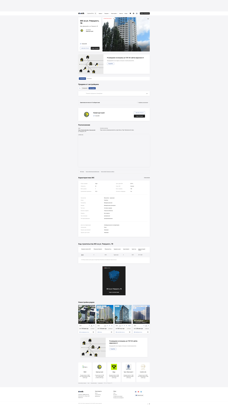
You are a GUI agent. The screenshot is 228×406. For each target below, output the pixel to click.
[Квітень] (123, 319)
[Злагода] (104, 319)
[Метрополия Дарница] (86, 319)
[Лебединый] (141, 319)
